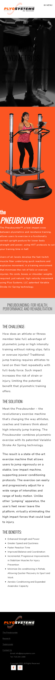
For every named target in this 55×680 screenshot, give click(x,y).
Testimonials (8, 644)
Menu (49, 5)
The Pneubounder (10, 632)
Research (6, 638)
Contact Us (7, 650)
